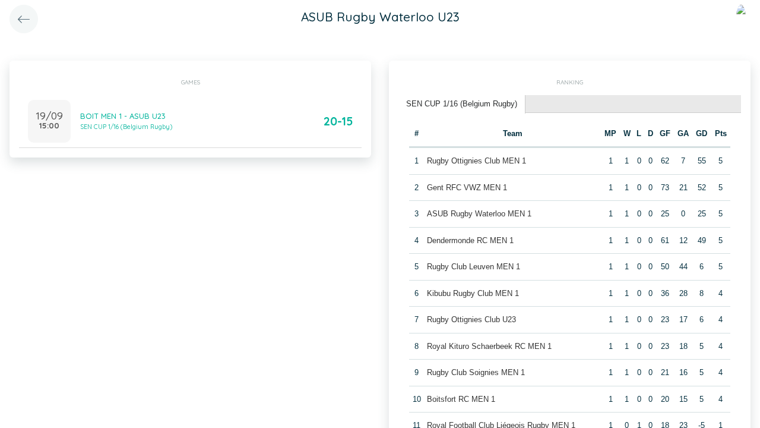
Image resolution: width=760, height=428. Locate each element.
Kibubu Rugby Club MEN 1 (473, 293)
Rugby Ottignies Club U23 (471, 319)
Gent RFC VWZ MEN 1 (467, 187)
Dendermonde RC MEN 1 (470, 240)
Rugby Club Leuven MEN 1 (473, 266)
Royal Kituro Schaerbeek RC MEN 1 (489, 346)
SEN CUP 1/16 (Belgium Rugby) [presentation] (461, 103)
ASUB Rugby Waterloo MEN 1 (479, 213)
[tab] (461, 104)
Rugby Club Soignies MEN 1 (476, 372)
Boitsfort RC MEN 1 (461, 399)
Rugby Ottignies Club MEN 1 (476, 160)
